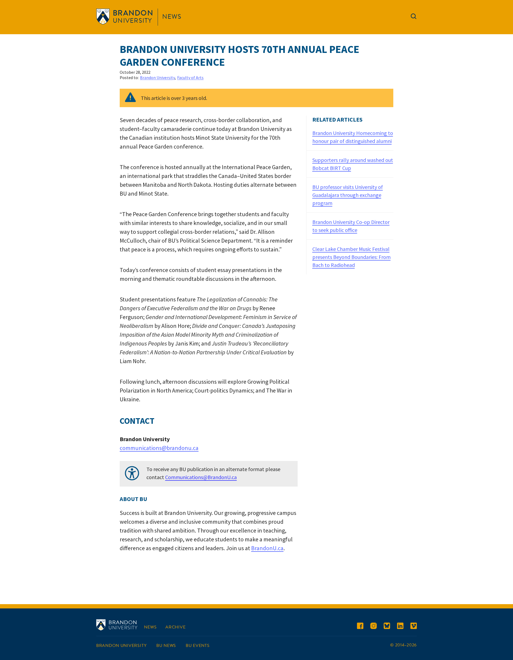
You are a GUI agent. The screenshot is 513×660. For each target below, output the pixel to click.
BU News (166, 645)
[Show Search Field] (413, 17)
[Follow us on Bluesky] (387, 627)
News (171, 16)
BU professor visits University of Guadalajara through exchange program (347, 195)
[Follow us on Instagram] (373, 627)
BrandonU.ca (267, 548)
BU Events (197, 645)
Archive (175, 627)
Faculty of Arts (190, 77)
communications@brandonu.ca (159, 448)
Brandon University (157, 77)
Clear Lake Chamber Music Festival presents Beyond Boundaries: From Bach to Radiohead (351, 257)
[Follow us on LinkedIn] (400, 627)
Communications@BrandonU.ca (201, 477)
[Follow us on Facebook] (360, 627)
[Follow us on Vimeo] (413, 627)
